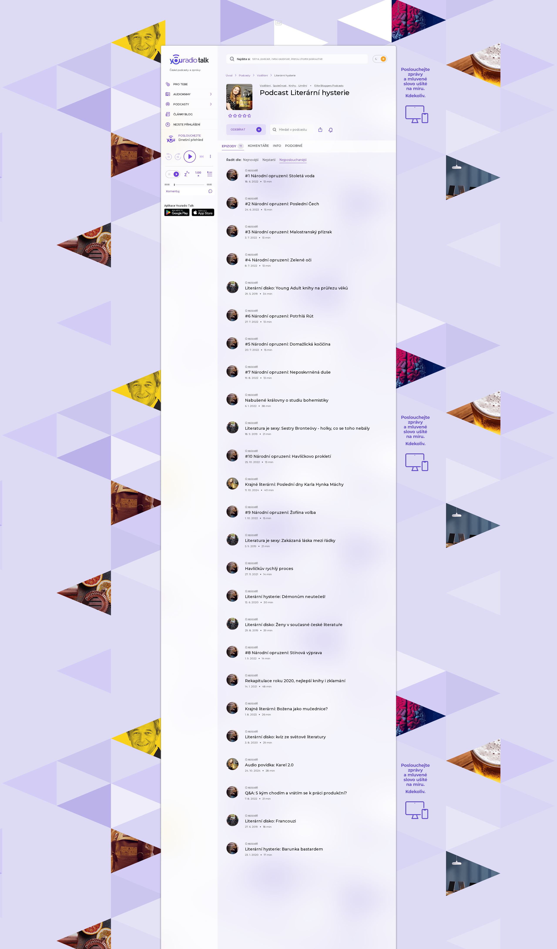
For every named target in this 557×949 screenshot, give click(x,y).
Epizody (232, 146)
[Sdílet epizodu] (387, 178)
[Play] (189, 156)
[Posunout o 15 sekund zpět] (168, 156)
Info (277, 146)
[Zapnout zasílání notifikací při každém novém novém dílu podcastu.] (330, 130)
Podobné (293, 146)
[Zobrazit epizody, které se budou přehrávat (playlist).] (209, 174)
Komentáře (258, 146)
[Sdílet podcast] (321, 130)
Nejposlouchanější (293, 160)
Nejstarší (268, 160)
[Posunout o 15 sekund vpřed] (177, 156)
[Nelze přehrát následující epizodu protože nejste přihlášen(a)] (201, 156)
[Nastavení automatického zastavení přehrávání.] (186, 174)
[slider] (174, 185)
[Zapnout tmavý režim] (379, 59)
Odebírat (238, 129)
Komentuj (173, 191)
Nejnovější (250, 160)
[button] (189, 94)
